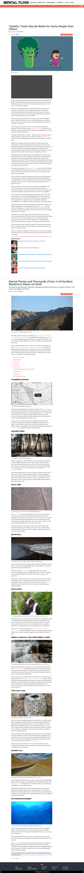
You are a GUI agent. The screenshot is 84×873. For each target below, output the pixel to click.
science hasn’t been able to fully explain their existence (28, 347)
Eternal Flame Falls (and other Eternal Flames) (24, 369)
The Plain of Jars (17, 371)
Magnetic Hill (17, 374)
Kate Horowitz (13, 31)
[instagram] (76, 6)
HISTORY (67, 2)
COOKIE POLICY (65, 867)
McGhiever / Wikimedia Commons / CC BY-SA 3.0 (39, 616)
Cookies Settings (66, 868)
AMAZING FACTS (41, 2)
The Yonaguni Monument (20, 376)
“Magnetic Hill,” (16, 783)
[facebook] (71, 6)
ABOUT (16, 867)
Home (12, 858)
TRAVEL (17, 858)
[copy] (19, 34)
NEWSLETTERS (44, 867)
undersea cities (15, 428)
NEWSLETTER (33, 2)
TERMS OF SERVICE (18, 868)
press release (41, 206)
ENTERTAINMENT (50, 2)
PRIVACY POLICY (55, 867)
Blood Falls (16, 364)
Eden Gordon (13, 291)
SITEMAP (43, 868)
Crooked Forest (17, 359)
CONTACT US (29, 867)
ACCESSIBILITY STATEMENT (32, 868)
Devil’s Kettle (17, 366)
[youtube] (81, 6)
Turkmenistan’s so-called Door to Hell (33, 678)
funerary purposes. (34, 741)
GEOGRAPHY (60, 2)
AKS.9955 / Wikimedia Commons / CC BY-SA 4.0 (33, 777)
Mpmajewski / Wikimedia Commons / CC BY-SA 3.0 (40, 664)
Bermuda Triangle (46, 409)
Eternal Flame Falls (18, 668)
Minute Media (39, 871)
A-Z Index (53, 868)
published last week (36, 128)
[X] (74, 6)
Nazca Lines (16, 362)
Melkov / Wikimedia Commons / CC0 (35, 825)
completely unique (32, 168)
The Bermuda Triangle (19, 357)
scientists (16, 843)
